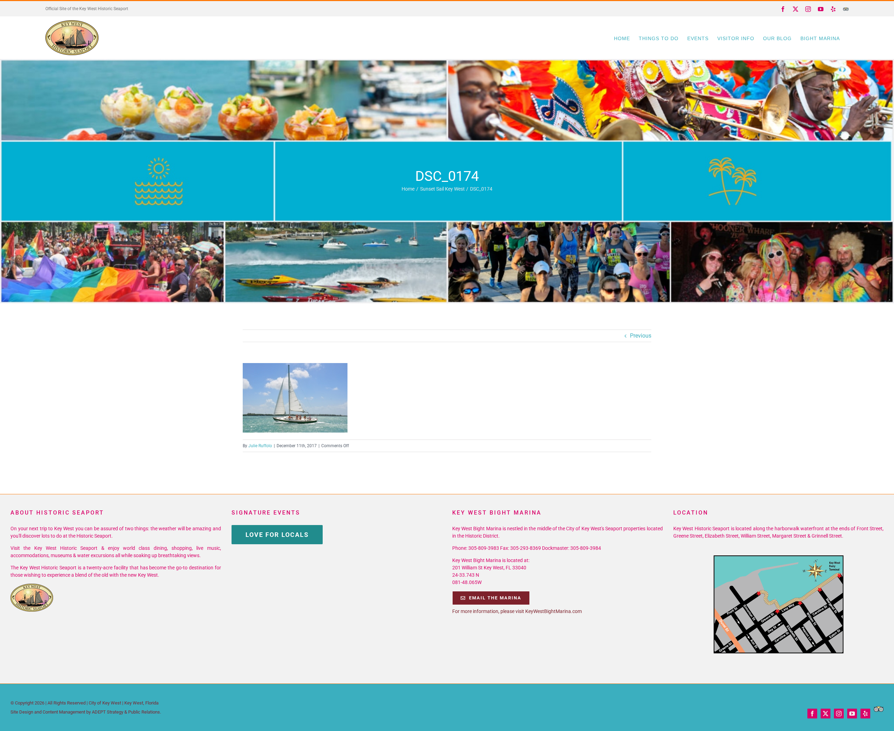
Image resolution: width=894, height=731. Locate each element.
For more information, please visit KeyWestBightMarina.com (517, 611)
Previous (640, 335)
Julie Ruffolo (260, 445)
